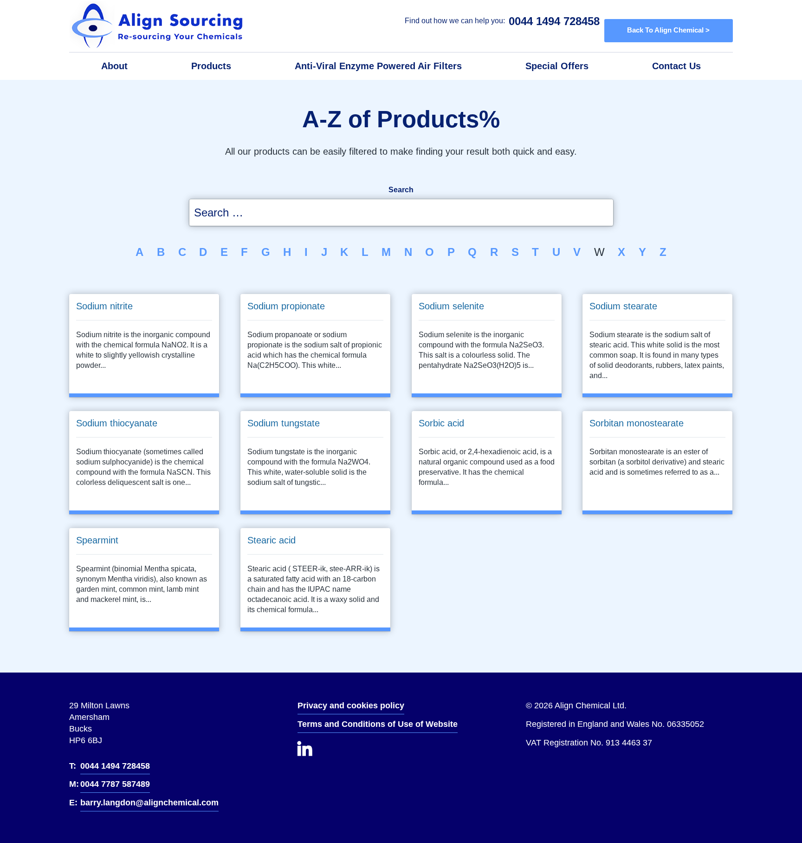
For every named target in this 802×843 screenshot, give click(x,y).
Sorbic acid (441, 423)
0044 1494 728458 (554, 21)
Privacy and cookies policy (351, 705)
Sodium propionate (286, 306)
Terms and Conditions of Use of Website (378, 724)
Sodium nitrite (104, 306)
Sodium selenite (451, 306)
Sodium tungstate (283, 423)
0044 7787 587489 (115, 784)
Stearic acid (271, 540)
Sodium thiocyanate (116, 423)
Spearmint (97, 540)
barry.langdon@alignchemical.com (149, 802)
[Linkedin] (314, 753)
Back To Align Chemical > (668, 30)
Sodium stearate (623, 306)
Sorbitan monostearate (636, 423)
